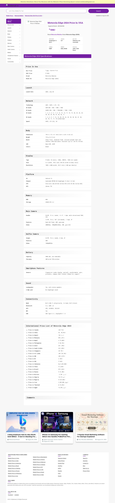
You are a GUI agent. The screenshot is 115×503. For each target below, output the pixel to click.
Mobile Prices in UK (38, 467)
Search (98, 11)
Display (9, 37)
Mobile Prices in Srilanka (39, 464)
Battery (9, 52)
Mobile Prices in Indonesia (14, 463)
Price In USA (11, 25)
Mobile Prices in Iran (13, 476)
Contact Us (85, 463)
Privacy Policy (86, 471)
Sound (9, 58)
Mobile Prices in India (13, 460)
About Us (85, 458)
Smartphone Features (13, 55)
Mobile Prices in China (13, 458)
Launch (9, 28)
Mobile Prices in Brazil (13, 466)
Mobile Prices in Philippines (15, 473)
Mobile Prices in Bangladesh (40, 457)
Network (10, 31)
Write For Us (86, 468)
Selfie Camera (11, 49)
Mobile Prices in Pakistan (14, 468)
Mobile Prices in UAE (38, 469)
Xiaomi (59, 476)
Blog (84, 466)
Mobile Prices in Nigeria (39, 459)
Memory (10, 43)
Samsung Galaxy (62, 458)
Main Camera (11, 46)
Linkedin (17, 495)
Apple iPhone (61, 460)
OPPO (59, 468)
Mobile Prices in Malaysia (39, 462)
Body (9, 34)
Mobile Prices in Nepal (38, 472)
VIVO (59, 473)
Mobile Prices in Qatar (38, 474)
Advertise (85, 460)
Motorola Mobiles (56, 34)
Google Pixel (61, 463)
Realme (60, 471)
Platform (10, 40)
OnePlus (60, 466)
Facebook (10, 495)
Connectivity (11, 61)
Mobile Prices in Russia (13, 471)
